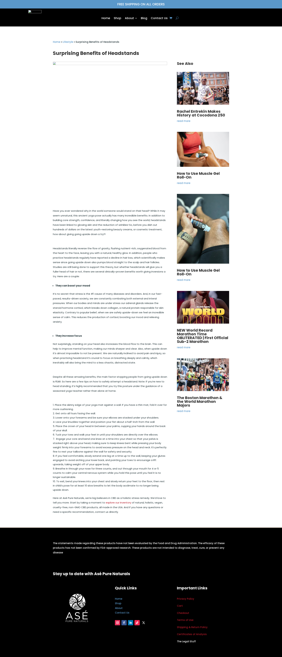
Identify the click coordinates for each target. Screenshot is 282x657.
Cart (180, 606)
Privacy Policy (185, 598)
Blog (144, 18)
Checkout (183, 613)
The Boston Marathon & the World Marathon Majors (199, 401)
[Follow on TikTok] (137, 622)
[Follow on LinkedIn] (130, 622)
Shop (117, 18)
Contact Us (159, 18)
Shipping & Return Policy (192, 627)
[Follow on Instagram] (117, 622)
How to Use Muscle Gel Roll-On (198, 175)
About (129, 18)
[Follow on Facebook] (124, 622)
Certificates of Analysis (192, 634)
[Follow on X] (143, 622)
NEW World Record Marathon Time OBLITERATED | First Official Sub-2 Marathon (202, 336)
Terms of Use (185, 620)
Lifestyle (68, 42)
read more (183, 121)
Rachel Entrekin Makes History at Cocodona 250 (201, 113)
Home (106, 18)
